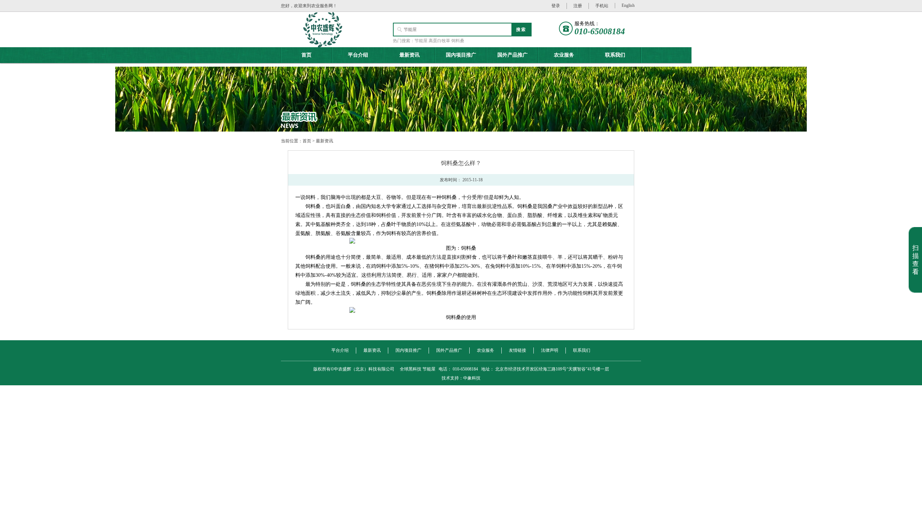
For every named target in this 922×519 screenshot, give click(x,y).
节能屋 (421, 40)
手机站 (601, 5)
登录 (555, 5)
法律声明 (549, 350)
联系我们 (615, 55)
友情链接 (517, 350)
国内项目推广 (461, 55)
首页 (306, 55)
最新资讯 (409, 55)
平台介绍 (358, 55)
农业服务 (564, 55)
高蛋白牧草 (439, 40)
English (628, 5)
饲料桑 (457, 40)
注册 (577, 5)
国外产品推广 (512, 55)
